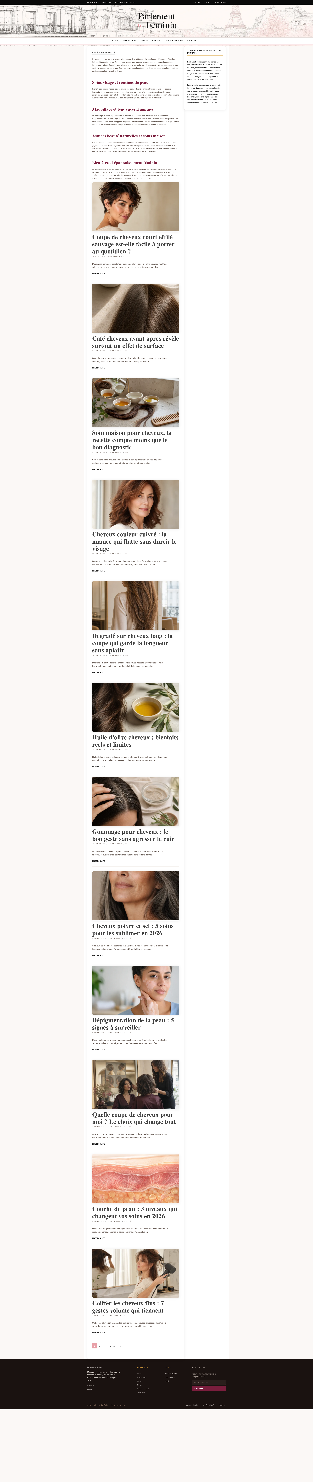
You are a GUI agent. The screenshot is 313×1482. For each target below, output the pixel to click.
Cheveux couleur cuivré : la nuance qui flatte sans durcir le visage (134, 541)
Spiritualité (194, 41)
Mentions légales (171, 1373)
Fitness (156, 41)
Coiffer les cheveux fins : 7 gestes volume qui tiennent (128, 1306)
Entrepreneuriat (174, 41)
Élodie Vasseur (113, 256)
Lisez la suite (98, 274)
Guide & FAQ (220, 2)
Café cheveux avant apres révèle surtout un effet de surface (135, 342)
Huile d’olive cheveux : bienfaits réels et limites (135, 740)
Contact (207, 2)
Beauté (144, 41)
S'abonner (198, 1388)
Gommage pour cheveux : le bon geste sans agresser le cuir (133, 835)
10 (114, 1346)
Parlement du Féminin (94, 1367)
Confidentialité (170, 1377)
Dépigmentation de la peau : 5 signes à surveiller (133, 1023)
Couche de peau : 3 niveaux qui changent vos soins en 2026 (134, 1212)
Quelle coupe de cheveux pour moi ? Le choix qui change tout (134, 1118)
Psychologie (129, 41)
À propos (196, 2)
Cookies (167, 1381)
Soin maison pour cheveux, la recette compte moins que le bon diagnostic (132, 439)
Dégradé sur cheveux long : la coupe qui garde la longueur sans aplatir (132, 642)
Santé (115, 41)
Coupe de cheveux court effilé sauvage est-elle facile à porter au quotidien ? (133, 244)
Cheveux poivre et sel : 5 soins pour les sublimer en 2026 (133, 929)
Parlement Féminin (157, 20)
